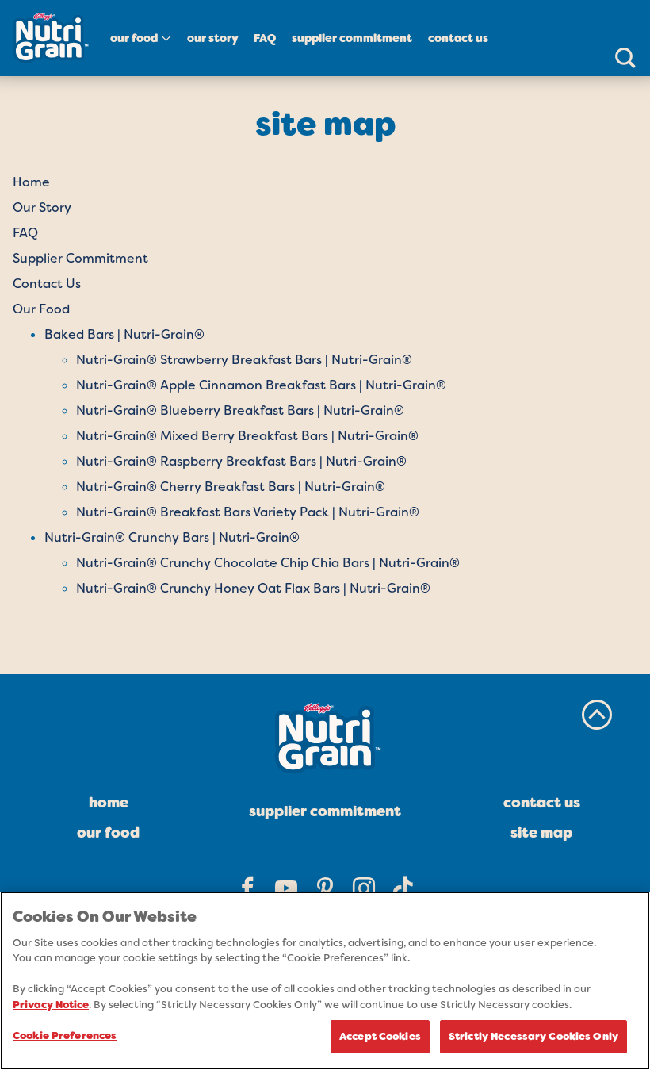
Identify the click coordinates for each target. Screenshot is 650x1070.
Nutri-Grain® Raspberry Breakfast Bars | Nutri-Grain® (241, 461)
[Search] (624, 57)
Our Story (213, 38)
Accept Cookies (380, 1036)
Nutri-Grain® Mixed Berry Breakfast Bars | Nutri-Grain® (247, 436)
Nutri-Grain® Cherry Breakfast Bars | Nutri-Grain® (230, 486)
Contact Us (458, 38)
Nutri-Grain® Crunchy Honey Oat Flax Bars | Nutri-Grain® (253, 588)
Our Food (134, 38)
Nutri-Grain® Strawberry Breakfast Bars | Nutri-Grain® (244, 359)
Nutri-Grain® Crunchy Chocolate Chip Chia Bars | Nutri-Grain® (268, 562)
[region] (325, 981)
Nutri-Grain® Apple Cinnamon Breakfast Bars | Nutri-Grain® (261, 385)
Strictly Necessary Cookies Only (533, 1036)
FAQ (265, 38)
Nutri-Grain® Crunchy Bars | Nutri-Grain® (172, 537)
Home (31, 182)
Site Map (541, 832)
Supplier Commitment (352, 38)
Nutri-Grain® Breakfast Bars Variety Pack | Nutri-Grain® (247, 512)
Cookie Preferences (65, 1035)
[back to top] (596, 714)
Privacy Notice (51, 1004)
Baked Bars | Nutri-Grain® (124, 334)
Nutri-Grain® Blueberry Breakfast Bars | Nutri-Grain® (240, 410)
